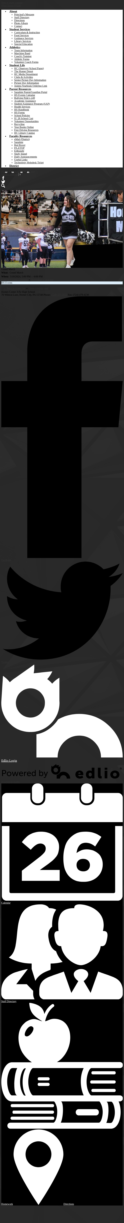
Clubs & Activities (23, 77)
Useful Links (20, 159)
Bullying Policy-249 (24, 98)
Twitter (3, 182)
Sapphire (18, 142)
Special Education (23, 44)
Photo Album (21, 23)
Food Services (21, 35)
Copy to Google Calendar (14, 280)
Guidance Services (23, 38)
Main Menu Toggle (11, 5)
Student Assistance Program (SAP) (32, 103)
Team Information (23, 50)
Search (3, 186)
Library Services (22, 41)
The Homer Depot (23, 71)
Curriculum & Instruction (27, 32)
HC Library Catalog (24, 133)
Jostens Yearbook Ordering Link (30, 85)
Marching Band (22, 53)
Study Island (20, 153)
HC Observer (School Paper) (29, 68)
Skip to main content (11, 2)
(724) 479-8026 (59, 294)
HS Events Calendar (24, 95)
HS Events (6, 282)
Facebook (3, 178)
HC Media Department (26, 74)
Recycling (19, 124)
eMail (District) (22, 139)
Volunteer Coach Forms (26, 62)
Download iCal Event (42, 280)
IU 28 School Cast (23, 118)
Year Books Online (24, 127)
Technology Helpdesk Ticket (29, 162)
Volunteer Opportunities (26, 121)
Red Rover (19, 145)
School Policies (22, 115)
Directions (19, 20)
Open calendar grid (38, 288)
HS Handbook (21, 109)
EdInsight (19, 151)
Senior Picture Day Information (30, 80)
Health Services (22, 106)
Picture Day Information (26, 83)
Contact (18, 26)
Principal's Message (24, 14)
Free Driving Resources (26, 130)
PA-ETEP (19, 148)
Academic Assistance (25, 101)
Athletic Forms (21, 59)
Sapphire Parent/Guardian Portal (30, 92)
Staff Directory (21, 17)
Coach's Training (22, 56)
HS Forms (19, 112)
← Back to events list (14, 288)
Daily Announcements (25, 156)
